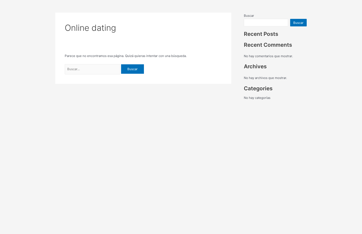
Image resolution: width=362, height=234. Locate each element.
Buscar (249, 16)
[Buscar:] (93, 69)
